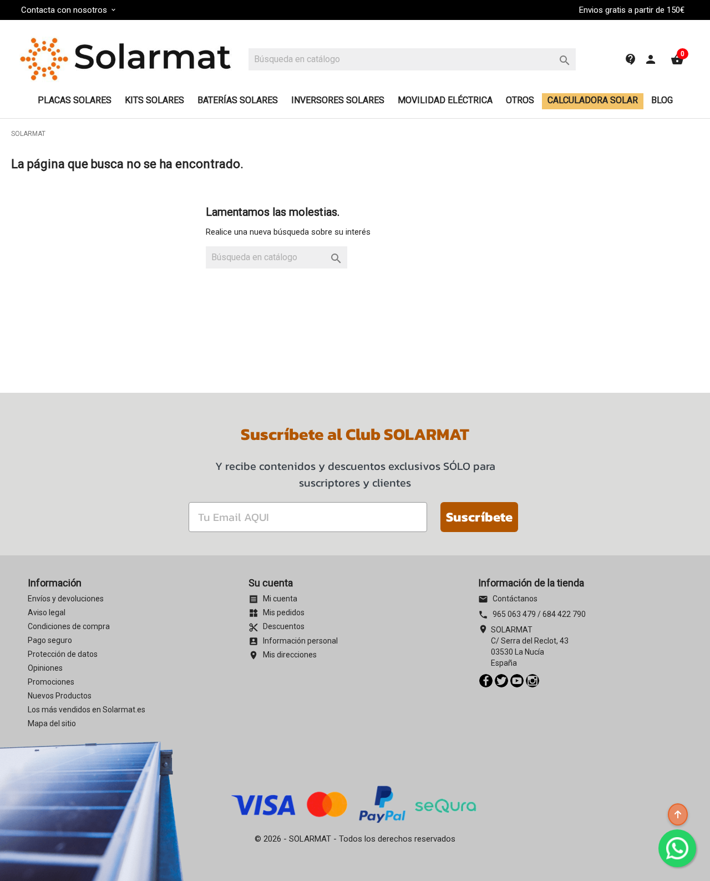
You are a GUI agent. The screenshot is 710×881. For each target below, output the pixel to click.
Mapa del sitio (52, 723)
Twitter (501, 680)
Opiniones (45, 668)
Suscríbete (479, 516)
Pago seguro (50, 640)
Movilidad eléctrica (445, 100)
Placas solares (74, 100)
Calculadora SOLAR (592, 100)
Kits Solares (154, 100)
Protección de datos (63, 654)
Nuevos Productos (60, 695)
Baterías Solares (237, 100)
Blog (662, 100)
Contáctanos (507, 598)
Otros (520, 100)
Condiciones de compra (69, 626)
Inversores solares (337, 100)
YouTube (517, 680)
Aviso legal (46, 612)
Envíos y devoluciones (66, 598)
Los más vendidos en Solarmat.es (86, 709)
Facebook (486, 680)
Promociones (51, 681)
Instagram (532, 680)
